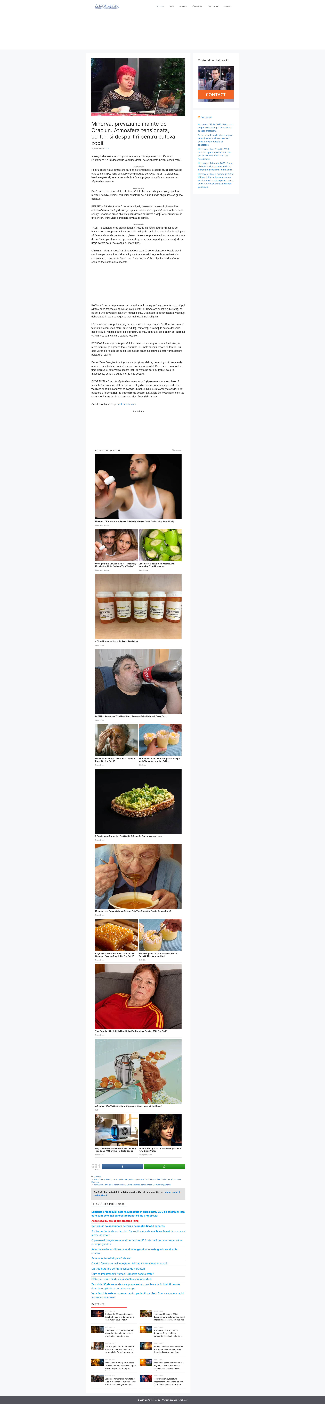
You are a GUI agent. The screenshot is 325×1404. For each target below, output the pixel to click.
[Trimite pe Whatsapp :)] (164, 1166)
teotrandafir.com (127, 404)
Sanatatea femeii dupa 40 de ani (111, 1258)
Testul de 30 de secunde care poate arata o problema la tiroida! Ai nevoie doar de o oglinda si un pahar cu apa (135, 1286)
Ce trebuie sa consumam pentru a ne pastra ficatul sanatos (128, 1226)
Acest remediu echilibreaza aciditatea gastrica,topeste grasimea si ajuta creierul (134, 1251)
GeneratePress (180, 1400)
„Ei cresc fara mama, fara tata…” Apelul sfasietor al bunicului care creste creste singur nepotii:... (120, 1382)
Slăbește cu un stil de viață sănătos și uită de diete (121, 1279)
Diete (171, 6)
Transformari (213, 6)
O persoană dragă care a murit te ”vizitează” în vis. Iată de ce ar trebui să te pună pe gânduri (136, 1242)
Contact (227, 6)
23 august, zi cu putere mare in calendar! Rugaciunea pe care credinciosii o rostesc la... (119, 1333)
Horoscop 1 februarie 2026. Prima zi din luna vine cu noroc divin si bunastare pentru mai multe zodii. (215, 166)
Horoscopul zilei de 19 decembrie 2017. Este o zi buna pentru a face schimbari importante (132, 1185)
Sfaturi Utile (197, 6)
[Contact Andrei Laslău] (216, 101)
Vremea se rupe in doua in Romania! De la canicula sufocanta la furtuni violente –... (168, 1333)
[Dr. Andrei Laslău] (107, 6)
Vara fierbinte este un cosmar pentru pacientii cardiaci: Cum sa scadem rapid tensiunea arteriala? (137, 1295)
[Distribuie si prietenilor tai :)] (122, 1166)
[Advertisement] (162, 32)
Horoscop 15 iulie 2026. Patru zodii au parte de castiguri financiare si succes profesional (215, 127)
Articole (160, 6)
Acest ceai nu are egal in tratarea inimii (115, 1220)
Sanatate (183, 6)
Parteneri (206, 117)
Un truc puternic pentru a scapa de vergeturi (118, 1268)
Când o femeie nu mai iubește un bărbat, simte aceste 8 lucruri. (129, 1263)
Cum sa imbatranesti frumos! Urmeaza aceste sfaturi (122, 1273)
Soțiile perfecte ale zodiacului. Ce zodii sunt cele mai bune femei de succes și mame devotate (138, 1233)
